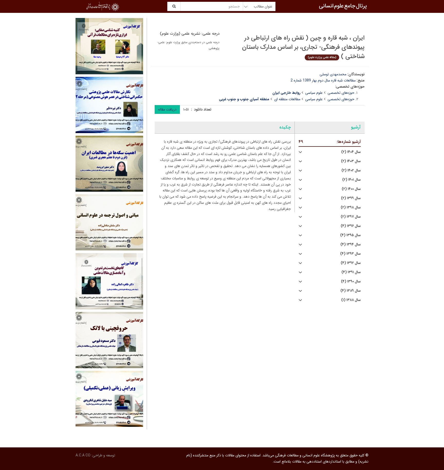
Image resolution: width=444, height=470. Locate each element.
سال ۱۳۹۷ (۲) (351, 216)
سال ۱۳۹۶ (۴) (351, 226)
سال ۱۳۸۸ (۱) (351, 300)
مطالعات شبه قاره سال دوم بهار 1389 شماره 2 (323, 80)
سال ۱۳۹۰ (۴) (351, 281)
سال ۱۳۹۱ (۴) (351, 272)
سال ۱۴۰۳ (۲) (351, 161)
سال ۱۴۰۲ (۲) (351, 170)
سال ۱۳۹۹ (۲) (351, 198)
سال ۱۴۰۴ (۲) (351, 152)
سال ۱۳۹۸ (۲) (351, 207)
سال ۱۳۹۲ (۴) (351, 263)
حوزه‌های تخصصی (341, 93)
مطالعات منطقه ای (287, 99)
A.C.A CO (83, 455)
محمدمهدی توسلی (333, 74)
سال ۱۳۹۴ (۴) (350, 244)
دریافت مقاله (167, 109)
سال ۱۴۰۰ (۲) (351, 189)
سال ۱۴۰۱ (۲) (351, 179)
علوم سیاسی (314, 93)
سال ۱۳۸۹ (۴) (350, 290)
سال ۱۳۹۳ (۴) (350, 253)
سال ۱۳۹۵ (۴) (350, 235)
